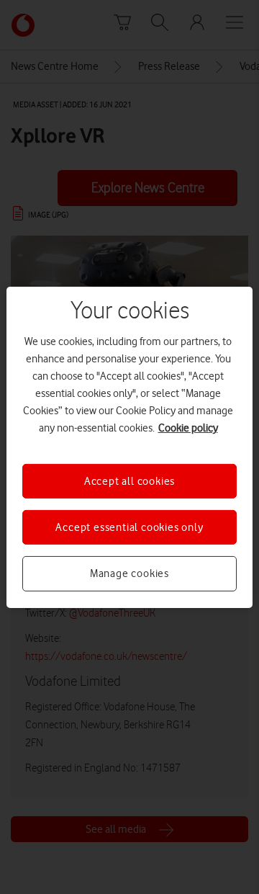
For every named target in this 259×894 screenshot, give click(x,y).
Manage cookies (129, 573)
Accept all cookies (129, 480)
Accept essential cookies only (129, 527)
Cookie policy (188, 427)
